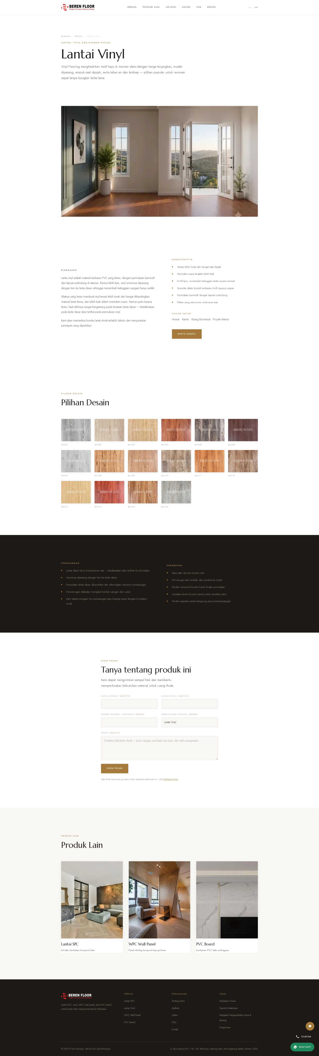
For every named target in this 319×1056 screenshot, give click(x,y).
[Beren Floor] (78, 7)
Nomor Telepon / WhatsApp (123, 714)
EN (256, 7)
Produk (132, 7)
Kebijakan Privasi (170, 779)
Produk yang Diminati (179, 714)
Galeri (186, 7)
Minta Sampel (187, 333)
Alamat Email (175, 696)
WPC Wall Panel (132, 1015)
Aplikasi (171, 7)
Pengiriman (224, 1027)
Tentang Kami (151, 7)
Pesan (110, 733)
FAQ (199, 7)
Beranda (66, 36)
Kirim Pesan (114, 768)
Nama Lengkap (115, 696)
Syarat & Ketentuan (228, 1008)
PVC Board (129, 1022)
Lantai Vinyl (129, 1008)
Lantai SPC (129, 1001)
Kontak (211, 7)
